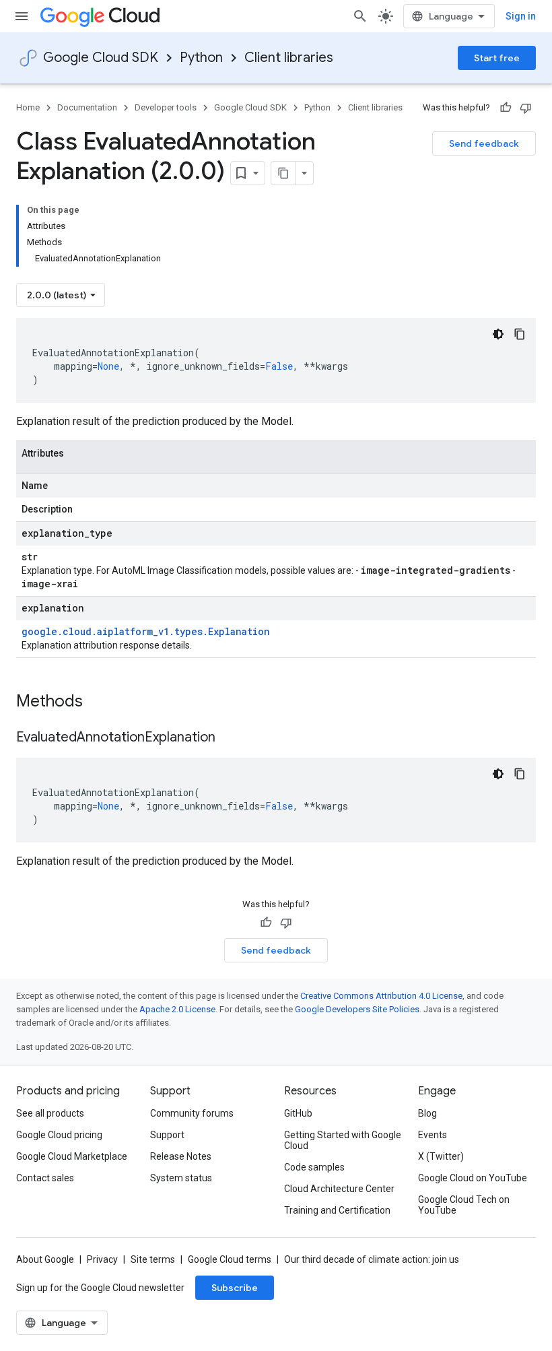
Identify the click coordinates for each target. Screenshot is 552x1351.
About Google (45, 1259)
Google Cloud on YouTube (472, 1178)
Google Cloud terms (229, 1259)
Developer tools (166, 107)
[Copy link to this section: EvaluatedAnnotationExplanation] (228, 738)
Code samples (314, 1167)
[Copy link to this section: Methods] (100, 702)
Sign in (521, 16)
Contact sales (45, 1178)
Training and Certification (337, 1210)
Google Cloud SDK (100, 57)
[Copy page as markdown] (283, 173)
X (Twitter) (441, 1156)
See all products (50, 1113)
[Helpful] (505, 108)
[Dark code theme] (498, 334)
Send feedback (484, 143)
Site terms (153, 1259)
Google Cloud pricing (59, 1134)
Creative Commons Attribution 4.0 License (381, 996)
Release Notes (180, 1156)
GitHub (298, 1113)
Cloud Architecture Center (339, 1188)
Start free (497, 58)
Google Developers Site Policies (357, 1009)
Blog (427, 1113)
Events (432, 1134)
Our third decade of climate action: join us (371, 1259)
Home (28, 107)
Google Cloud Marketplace (71, 1156)
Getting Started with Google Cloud (342, 1140)
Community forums (192, 1113)
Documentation (87, 107)
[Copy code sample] (519, 334)
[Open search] (360, 16)
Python (201, 57)
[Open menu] (21, 16)
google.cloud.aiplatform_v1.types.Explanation (146, 631)
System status (181, 1178)
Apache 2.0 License (177, 1009)
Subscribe (234, 1288)
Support (167, 1134)
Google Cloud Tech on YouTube (464, 1205)
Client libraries (288, 57)
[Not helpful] (526, 108)
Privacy (102, 1259)
